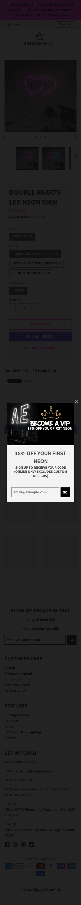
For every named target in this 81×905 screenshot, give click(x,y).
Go (65, 492)
